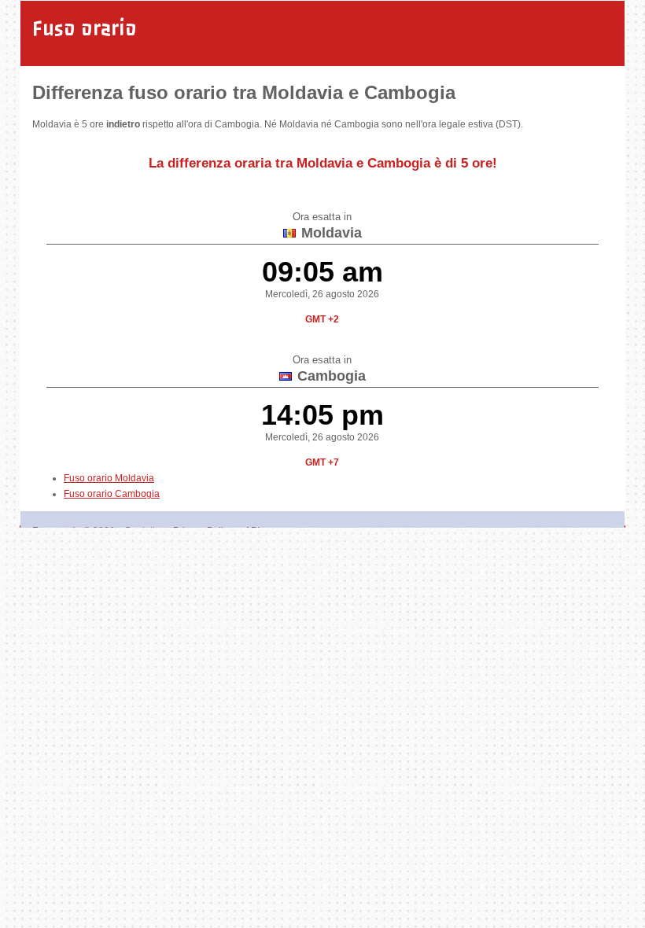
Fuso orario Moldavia (109, 478)
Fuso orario (84, 28)
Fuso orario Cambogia (112, 493)
